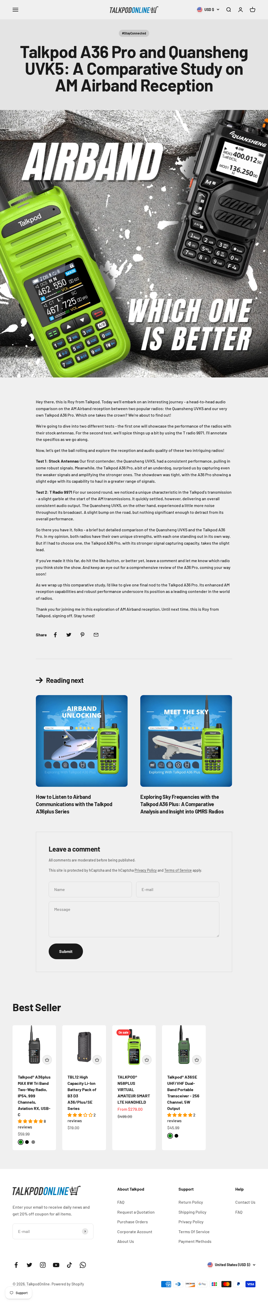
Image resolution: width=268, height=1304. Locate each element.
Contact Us (245, 1202)
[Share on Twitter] (69, 635)
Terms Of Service (194, 1231)
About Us (125, 1241)
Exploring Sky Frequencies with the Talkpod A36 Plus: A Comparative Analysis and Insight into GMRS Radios (182, 804)
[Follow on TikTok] (69, 1264)
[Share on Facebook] (55, 635)
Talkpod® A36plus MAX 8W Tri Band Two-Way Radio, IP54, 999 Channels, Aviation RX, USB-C (34, 1095)
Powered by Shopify (68, 1284)
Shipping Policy (192, 1211)
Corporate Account (134, 1231)
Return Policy (190, 1202)
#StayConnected (134, 33)
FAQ (120, 1202)
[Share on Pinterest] (82, 635)
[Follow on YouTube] (56, 1264)
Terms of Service (178, 870)
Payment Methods (194, 1241)
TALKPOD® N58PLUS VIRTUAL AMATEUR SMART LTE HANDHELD (134, 1089)
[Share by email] (96, 635)
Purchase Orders (132, 1221)
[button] (31, 1121)
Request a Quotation (136, 1211)
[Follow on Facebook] (16, 1264)
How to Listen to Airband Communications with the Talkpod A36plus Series (74, 804)
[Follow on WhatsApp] (82, 1264)
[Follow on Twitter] (29, 1264)
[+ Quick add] (47, 1059)
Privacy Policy (146, 870)
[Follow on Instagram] (42, 1264)
